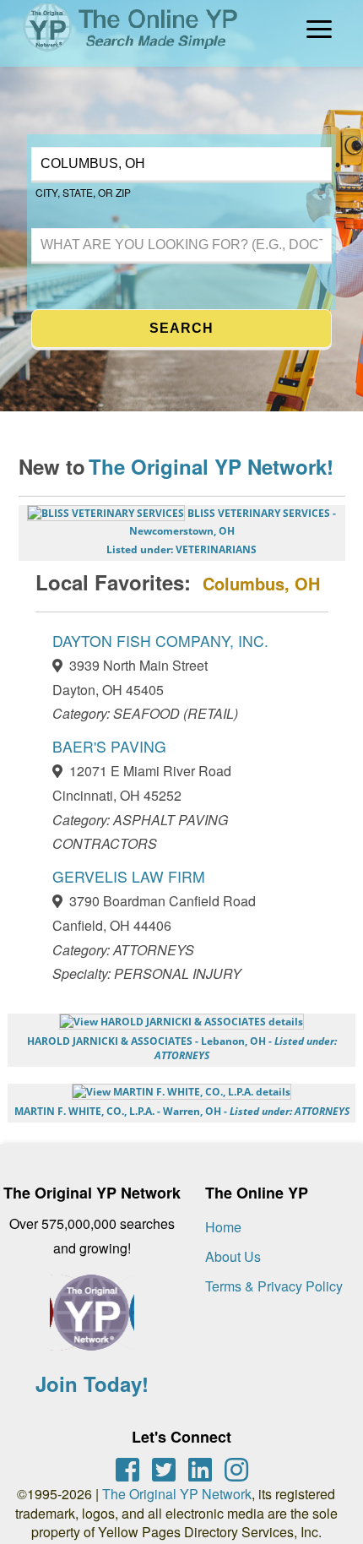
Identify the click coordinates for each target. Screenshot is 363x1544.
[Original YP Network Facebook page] (127, 1469)
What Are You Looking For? (98, 226)
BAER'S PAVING (109, 746)
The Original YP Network (177, 1493)
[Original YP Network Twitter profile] (164, 1469)
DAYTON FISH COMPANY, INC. (160, 640)
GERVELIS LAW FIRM (128, 876)
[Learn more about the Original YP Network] (92, 1321)
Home (223, 1227)
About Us (233, 1256)
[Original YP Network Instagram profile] (236, 1469)
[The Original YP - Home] (120, 54)
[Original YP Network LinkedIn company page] (200, 1469)
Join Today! (92, 1383)
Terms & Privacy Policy (274, 1286)
